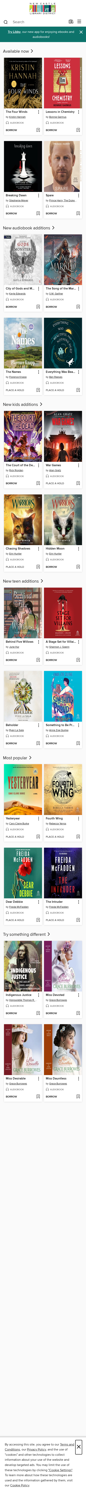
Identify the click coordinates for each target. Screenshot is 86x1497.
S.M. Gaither (56, 293)
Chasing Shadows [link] (18, 549)
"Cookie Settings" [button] (60, 1470)
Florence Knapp (18, 377)
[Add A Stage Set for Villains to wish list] (78, 660)
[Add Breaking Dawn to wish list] (38, 213)
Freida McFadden (19, 907)
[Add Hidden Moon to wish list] (78, 567)
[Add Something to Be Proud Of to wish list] (78, 743)
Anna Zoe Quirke (58, 730)
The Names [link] (13, 372)
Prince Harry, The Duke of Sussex (63, 200)
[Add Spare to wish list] (78, 213)
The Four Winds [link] (16, 112)
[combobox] (34, 22)
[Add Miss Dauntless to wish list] (78, 1097)
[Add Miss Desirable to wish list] (38, 1097)
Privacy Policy (36, 1450)
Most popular (15, 758)
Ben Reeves (55, 377)
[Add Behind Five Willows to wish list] (38, 660)
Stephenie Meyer (18, 200)
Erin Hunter (15, 553)
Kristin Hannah (17, 117)
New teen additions (21, 581)
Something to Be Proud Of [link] (61, 725)
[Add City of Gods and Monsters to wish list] (38, 307)
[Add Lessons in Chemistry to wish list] (78, 130)
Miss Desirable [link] (16, 1078)
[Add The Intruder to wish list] (78, 920)
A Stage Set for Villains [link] (61, 642)
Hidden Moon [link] (55, 549)
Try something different (25, 934)
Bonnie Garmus (57, 117)
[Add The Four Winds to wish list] (38, 130)
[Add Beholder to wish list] (38, 743)
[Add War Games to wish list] (78, 483)
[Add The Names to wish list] (38, 390)
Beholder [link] (12, 725)
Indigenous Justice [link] (18, 995)
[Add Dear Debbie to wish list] (38, 920)
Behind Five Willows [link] (19, 642)
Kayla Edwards (17, 293)
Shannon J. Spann (59, 647)
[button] (38, 112)
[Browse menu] (79, 21)
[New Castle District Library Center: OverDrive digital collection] (43, 8)
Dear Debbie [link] (14, 902)
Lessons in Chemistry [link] (60, 112)
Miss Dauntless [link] (56, 1078)
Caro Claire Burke (19, 823)
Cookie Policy (19, 1485)
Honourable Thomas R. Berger (23, 1000)
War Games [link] (53, 465)
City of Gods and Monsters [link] (21, 289)
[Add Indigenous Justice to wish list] (38, 1013)
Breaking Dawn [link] (16, 195)
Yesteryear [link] (13, 818)
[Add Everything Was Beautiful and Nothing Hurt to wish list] (78, 390)
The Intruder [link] (54, 902)
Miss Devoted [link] (55, 995)
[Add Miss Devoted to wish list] (78, 1013)
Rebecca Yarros (57, 823)
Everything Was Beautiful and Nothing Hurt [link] (61, 372)
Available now (16, 51)
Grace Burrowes (58, 1000)
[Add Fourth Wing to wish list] (78, 837)
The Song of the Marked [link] (61, 289)
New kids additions (21, 404)
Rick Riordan (16, 470)
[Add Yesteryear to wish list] (38, 837)
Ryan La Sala (16, 730)
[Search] (5, 22)
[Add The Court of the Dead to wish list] (38, 483)
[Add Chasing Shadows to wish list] (38, 567)
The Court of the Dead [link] (21, 465)
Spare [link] (50, 195)
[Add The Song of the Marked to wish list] (78, 307)
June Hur (14, 647)
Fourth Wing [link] (54, 818)
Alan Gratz (55, 470)
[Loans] (71, 22)
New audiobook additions (27, 228)
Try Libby (14, 32)
